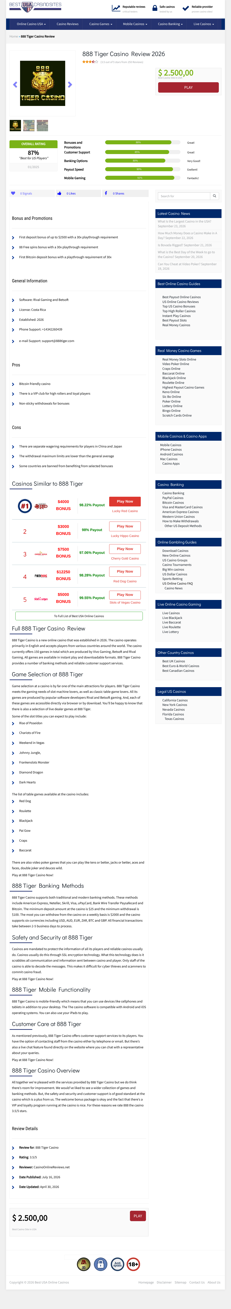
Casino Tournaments (177, 565)
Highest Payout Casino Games (183, 387)
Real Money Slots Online (179, 359)
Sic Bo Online (171, 397)
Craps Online (171, 369)
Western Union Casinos (178, 517)
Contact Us (197, 1282)
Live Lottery (170, 632)
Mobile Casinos (134, 24)
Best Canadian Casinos (178, 671)
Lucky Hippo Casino (125, 536)
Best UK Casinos (173, 661)
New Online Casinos (176, 555)
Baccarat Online (173, 373)
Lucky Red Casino (125, 511)
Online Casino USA (30, 24)
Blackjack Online (174, 378)
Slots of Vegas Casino (125, 602)
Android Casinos (171, 454)
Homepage (146, 1282)
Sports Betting (172, 579)
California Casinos (175, 700)
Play (188, 87)
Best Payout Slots (174, 320)
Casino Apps (171, 463)
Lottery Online (172, 406)
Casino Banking (169, 24)
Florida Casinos (173, 714)
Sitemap (180, 1282)
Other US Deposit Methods (183, 526)
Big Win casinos (173, 569)
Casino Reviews (68, 24)
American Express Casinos (180, 512)
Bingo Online (171, 411)
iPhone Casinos (171, 449)
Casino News (174, 588)
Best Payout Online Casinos (181, 297)
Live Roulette (171, 627)
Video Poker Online (175, 364)
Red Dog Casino (125, 581)
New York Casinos (174, 705)
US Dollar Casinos (174, 574)
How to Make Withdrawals (180, 521)
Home (13, 36)
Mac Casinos (169, 459)
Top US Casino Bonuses (178, 306)
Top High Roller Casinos (179, 311)
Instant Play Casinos (176, 316)
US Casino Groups (174, 560)
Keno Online (171, 392)
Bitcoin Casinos (173, 503)
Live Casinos (203, 24)
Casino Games (99, 24)
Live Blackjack (172, 618)
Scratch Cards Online (177, 415)
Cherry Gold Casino (125, 558)
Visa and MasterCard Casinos (182, 507)
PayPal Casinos (172, 498)
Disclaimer (164, 1282)
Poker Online (171, 401)
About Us (214, 1282)
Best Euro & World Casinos (180, 666)
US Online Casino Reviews (180, 302)
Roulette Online (173, 383)
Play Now (125, 501)
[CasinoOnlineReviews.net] (35, 7)
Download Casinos (175, 551)
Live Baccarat (171, 622)
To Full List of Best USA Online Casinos (79, 616)
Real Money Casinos (176, 325)
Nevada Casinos (173, 709)
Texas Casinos (174, 719)
